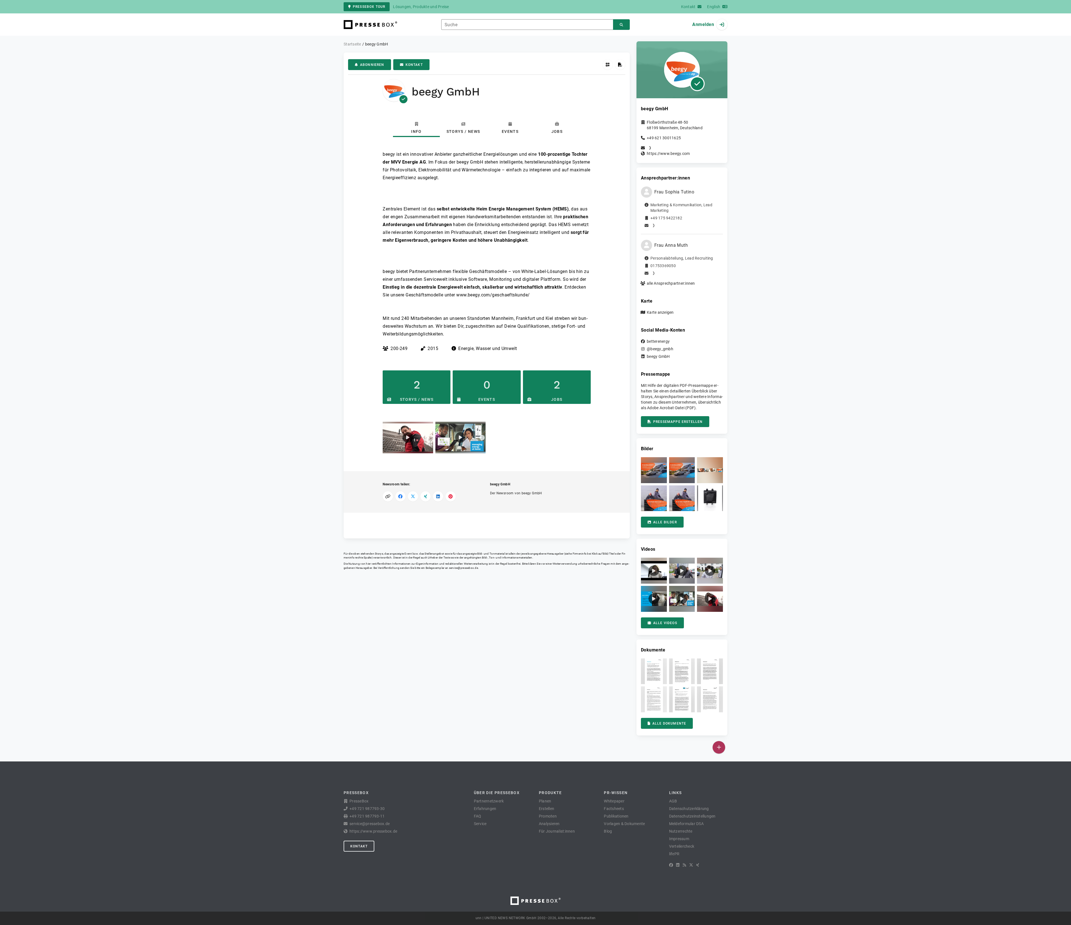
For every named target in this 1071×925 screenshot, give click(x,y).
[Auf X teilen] (413, 496)
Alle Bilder (665, 522)
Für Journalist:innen (557, 831)
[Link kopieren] (388, 496)
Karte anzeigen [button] (660, 312)
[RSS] (684, 865)
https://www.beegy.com (668, 153)
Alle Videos (665, 623)
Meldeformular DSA (686, 823)
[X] (691, 865)
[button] (408, 437)
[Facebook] (671, 865)
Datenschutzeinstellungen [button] (692, 816)
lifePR (674, 854)
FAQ (477, 816)
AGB (673, 801)
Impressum (679, 839)
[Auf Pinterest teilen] (450, 496)
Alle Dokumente (669, 723)
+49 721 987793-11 (367, 816)
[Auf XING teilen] (425, 496)
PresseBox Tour (369, 7)
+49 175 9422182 (666, 218)
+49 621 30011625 (664, 138)
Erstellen (546, 808)
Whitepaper (614, 801)
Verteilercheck (681, 846)
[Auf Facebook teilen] (400, 496)
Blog (608, 831)
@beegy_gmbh (660, 349)
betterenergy (658, 341)
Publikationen (616, 816)
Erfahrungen (485, 808)
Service (480, 823)
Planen (545, 801)
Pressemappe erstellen (678, 422)
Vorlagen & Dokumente (624, 823)
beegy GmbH (658, 356)
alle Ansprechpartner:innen (671, 283)
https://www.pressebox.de (373, 831)
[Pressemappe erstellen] (620, 64)
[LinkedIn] (677, 865)
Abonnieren (372, 65)
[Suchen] (621, 24)
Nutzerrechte (681, 831)
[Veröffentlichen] (719, 747)
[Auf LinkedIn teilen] (438, 496)
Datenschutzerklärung (689, 808)
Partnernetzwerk (489, 801)
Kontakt (414, 65)
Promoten (548, 816)
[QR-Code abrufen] (607, 64)
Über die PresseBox (497, 792)
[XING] (697, 865)
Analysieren (549, 823)
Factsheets (614, 808)
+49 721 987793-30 (367, 808)
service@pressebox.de (463, 567)
